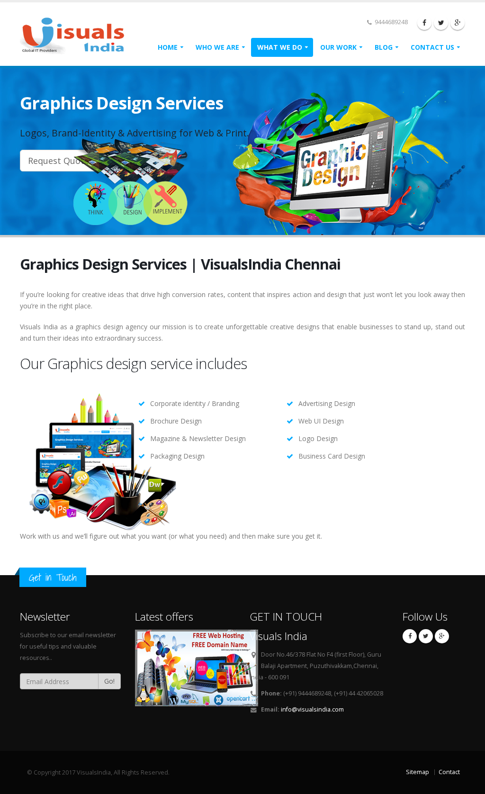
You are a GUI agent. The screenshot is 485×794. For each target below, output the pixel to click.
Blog (384, 47)
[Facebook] (424, 23)
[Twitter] (441, 23)
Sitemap (417, 772)
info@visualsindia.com (312, 709)
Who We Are (217, 47)
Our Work (338, 47)
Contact (449, 772)
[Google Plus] (457, 23)
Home (168, 47)
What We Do (279, 47)
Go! (109, 681)
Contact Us (432, 47)
